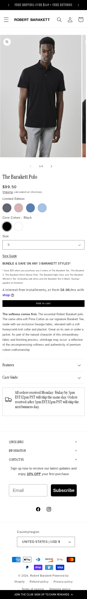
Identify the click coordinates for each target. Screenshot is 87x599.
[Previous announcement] (9, 5)
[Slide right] (51, 166)
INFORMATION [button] (17, 451)
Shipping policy (59, 589)
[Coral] (18, 207)
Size (5, 236)
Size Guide (9, 256)
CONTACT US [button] (16, 460)
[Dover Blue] (42, 207)
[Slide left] (31, 166)
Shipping (7, 192)
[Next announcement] (78, 5)
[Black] (6, 226)
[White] (18, 226)
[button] (43, 594)
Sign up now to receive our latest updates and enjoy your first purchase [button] (43, 471)
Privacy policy (63, 581)
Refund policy (39, 581)
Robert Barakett (41, 575)
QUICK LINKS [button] (16, 442)
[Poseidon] (30, 207)
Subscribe (64, 490)
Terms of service (33, 589)
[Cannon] (6, 207)
